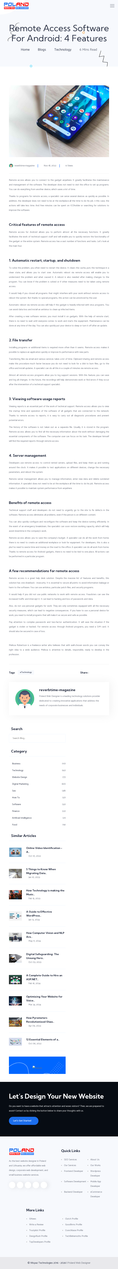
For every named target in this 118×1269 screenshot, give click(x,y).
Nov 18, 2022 (50, 165)
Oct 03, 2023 (34, 962)
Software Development (75, 1182)
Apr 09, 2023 (34, 1026)
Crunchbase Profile (74, 1230)
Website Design (19, 777)
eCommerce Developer (96, 1194)
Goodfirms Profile (73, 1225)
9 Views (69, 165)
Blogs (42, 50)
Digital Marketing (20, 784)
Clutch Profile (71, 1219)
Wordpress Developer (95, 1173)
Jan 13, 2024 (34, 920)
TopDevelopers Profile (39, 1242)
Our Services (70, 1165)
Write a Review (36, 1225)
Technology (62, 50)
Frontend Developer (73, 1171)
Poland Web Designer (79, 1263)
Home (25, 50)
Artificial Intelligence (22, 818)
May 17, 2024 (34, 941)
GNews (32, 1219)
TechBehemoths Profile (76, 1236)
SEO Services (70, 1160)
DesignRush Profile (38, 1236)
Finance (15, 811)
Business (16, 764)
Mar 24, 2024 (34, 1005)
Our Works (95, 1165)
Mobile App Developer (95, 1184)
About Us (94, 1160)
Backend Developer (73, 1192)
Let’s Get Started (22, 1121)
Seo (14, 791)
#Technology (26, 672)
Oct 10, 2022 (34, 856)
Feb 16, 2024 (34, 983)
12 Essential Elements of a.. (42, 1039)
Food (14, 825)
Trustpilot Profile (37, 1230)
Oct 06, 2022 (34, 1044)
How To (16, 798)
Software (16, 804)
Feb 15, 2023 (34, 898)
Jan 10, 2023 (34, 877)
